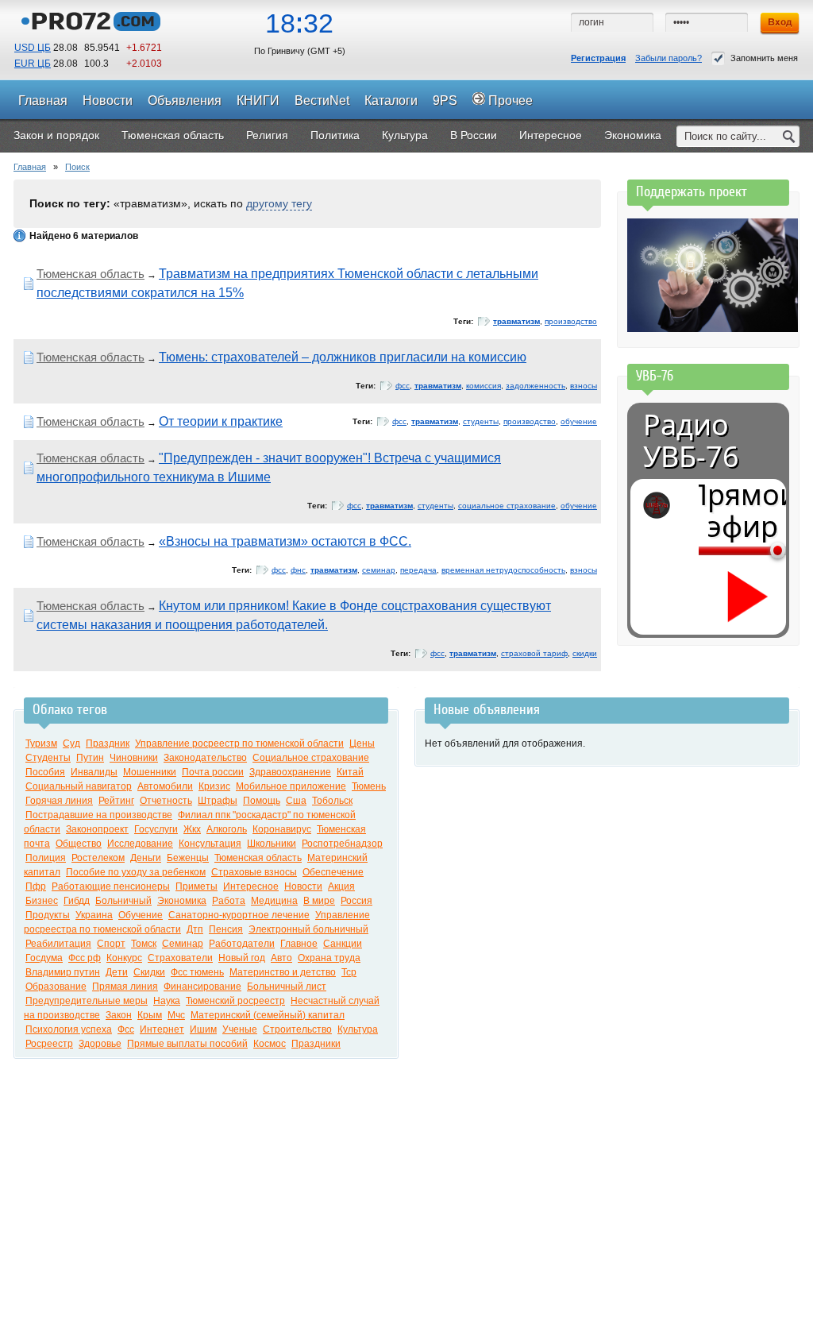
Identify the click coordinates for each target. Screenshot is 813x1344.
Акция (341, 886)
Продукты (47, 915)
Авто (281, 958)
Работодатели (242, 943)
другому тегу (279, 203)
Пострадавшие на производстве (98, 815)
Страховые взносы (254, 872)
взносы (583, 385)
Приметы (196, 886)
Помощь (261, 800)
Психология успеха (68, 1029)
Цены (362, 743)
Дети (117, 972)
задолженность (535, 385)
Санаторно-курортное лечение (239, 915)
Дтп (195, 929)
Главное (299, 943)
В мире (319, 900)
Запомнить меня (764, 58)
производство (571, 321)
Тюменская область (90, 273)
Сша (296, 800)
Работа (228, 900)
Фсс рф (84, 958)
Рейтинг (116, 800)
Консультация (210, 843)
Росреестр (49, 1043)
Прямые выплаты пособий (187, 1043)
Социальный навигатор (78, 786)
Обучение (140, 915)
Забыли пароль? (668, 58)
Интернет (162, 1029)
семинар (378, 570)
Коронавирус (281, 829)
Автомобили (165, 786)
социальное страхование (507, 505)
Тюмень (369, 786)
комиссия (483, 385)
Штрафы (217, 800)
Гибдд (77, 900)
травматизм (516, 321)
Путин (90, 757)
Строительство (297, 1029)
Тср (348, 972)
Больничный (123, 900)
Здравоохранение (290, 772)
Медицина (274, 900)
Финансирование (202, 986)
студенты (481, 421)
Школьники (271, 843)
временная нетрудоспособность (503, 570)
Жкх (192, 829)
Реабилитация (58, 943)
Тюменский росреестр (235, 1000)
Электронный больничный (308, 929)
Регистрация (598, 58)
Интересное (251, 886)
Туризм (41, 743)
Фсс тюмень (197, 972)
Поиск (77, 167)
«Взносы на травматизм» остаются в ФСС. (285, 541)
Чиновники (134, 757)
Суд (71, 743)
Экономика (181, 900)
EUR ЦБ (32, 63)
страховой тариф (534, 653)
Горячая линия (59, 800)
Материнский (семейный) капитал (268, 1015)
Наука (166, 1000)
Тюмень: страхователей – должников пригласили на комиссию (342, 357)
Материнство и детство (282, 972)
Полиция (45, 857)
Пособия (45, 772)
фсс (402, 385)
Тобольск (332, 800)
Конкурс (124, 958)
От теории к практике (221, 421)
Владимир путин (62, 972)
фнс (298, 570)
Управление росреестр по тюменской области (239, 743)
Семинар (182, 943)
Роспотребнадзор (342, 843)
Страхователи (180, 958)
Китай (350, 772)
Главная (29, 167)
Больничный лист (286, 986)
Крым (149, 1015)
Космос (269, 1043)
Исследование (140, 843)
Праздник (107, 743)
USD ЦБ (32, 47)
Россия (356, 900)
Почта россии (213, 772)
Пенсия (226, 929)
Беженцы (188, 857)
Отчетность (166, 800)
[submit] (789, 136)
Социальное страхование (310, 757)
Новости (303, 886)
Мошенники (149, 772)
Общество (79, 843)
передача (418, 570)
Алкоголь (226, 829)
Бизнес (41, 900)
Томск (143, 943)
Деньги (145, 857)
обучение (579, 421)
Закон (119, 1015)
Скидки (149, 972)
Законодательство (205, 757)
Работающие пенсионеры (111, 886)
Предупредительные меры (86, 1000)
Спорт (111, 943)
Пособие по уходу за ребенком (136, 872)
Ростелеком (98, 857)
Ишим (203, 1029)
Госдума (44, 958)
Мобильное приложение (291, 786)
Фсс (126, 1029)
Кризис (214, 786)
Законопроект (97, 829)
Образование (56, 986)
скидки (584, 653)
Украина (94, 915)
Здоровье (100, 1043)
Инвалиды (94, 772)
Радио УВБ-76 (691, 441)
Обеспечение (333, 872)
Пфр (35, 886)
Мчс (176, 1015)
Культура (357, 1029)
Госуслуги (156, 829)
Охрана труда (329, 958)
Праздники (316, 1043)
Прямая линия (125, 986)
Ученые (239, 1029)
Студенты (48, 757)
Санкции (342, 943)
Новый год (241, 958)
